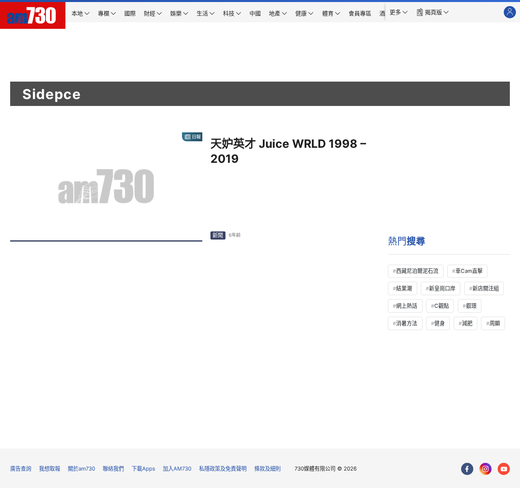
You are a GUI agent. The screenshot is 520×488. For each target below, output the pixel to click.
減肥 (467, 323)
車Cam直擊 (469, 271)
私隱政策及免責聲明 (223, 468)
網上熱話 (406, 305)
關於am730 (81, 468)
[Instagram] (485, 469)
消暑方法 (406, 323)
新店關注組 (485, 288)
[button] (399, 12)
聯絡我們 (113, 468)
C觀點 (441, 305)
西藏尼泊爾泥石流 (417, 271)
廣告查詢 (20, 468)
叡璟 (471, 305)
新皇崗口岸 (442, 288)
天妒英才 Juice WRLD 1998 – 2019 (288, 151)
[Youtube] (504, 469)
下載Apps (143, 468)
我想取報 (49, 468)
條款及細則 (267, 468)
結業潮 (404, 288)
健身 (439, 323)
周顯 (495, 323)
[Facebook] (467, 469)
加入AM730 (177, 468)
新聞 (217, 235)
